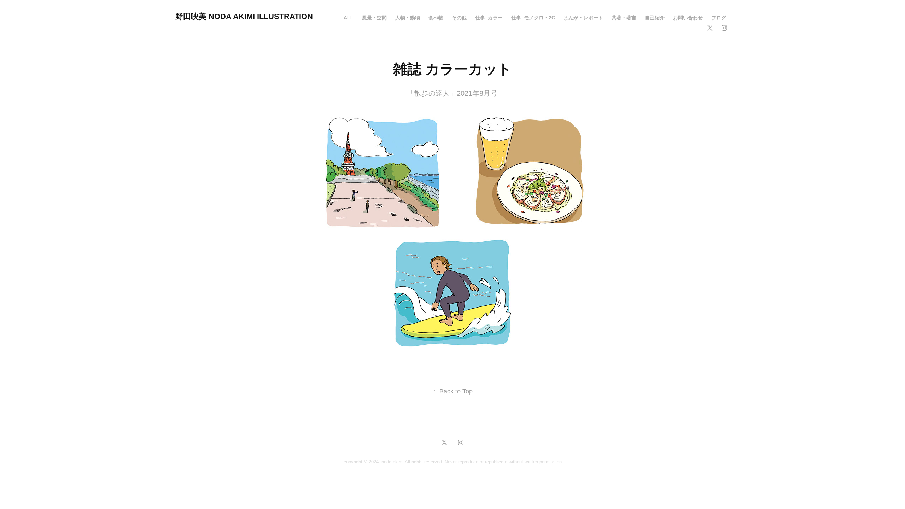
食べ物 (435, 18)
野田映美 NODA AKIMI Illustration (244, 16)
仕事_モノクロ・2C (533, 18)
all (349, 18)
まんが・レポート (583, 18)
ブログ (718, 18)
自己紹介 (655, 18)
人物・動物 (407, 18)
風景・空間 (374, 18)
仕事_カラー (489, 18)
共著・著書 (624, 18)
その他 (459, 18)
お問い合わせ (688, 18)
